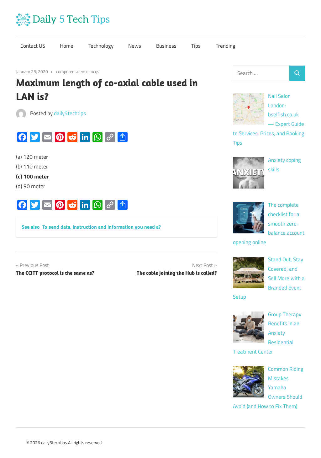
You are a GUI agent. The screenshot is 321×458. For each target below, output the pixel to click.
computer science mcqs (77, 71)
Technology (100, 46)
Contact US (32, 46)
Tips (196, 46)
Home (66, 46)
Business (166, 46)
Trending (225, 46)
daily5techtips (70, 113)
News (134, 46)
